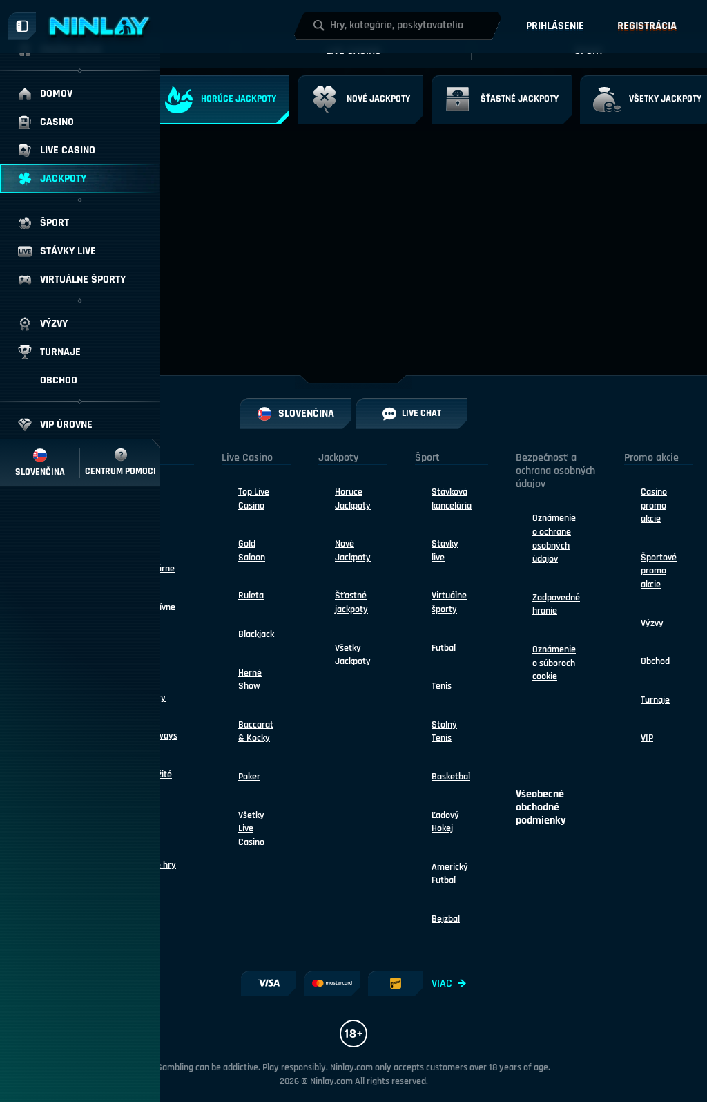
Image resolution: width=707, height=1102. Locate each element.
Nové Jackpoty (353, 551)
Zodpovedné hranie (556, 604)
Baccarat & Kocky (255, 732)
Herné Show (250, 680)
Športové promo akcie (659, 571)
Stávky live (445, 551)
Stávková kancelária (452, 499)
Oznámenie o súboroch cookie (554, 663)
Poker (249, 776)
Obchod (655, 661)
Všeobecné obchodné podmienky (541, 808)
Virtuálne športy (449, 602)
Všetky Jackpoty (353, 655)
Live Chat (421, 413)
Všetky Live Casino (251, 828)
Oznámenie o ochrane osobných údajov (554, 538)
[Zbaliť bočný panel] (22, 26)
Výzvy (652, 623)
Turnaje (655, 700)
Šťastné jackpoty (351, 602)
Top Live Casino (253, 499)
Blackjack (256, 634)
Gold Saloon (251, 551)
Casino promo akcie (654, 505)
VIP (647, 738)
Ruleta (251, 595)
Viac (442, 983)
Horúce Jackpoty (353, 499)
